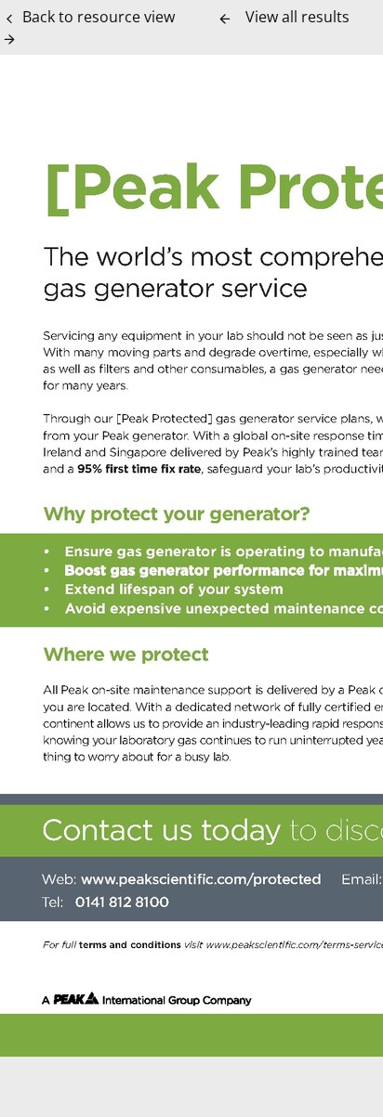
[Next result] (9, 39)
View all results (297, 16)
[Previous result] (225, 18)
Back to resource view (98, 16)
